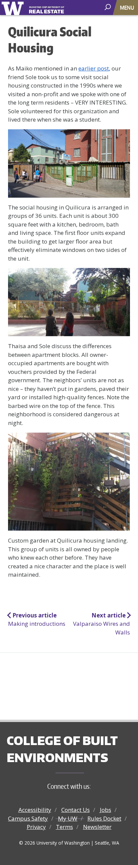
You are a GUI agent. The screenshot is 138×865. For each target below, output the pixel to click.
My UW (67, 818)
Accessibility (34, 810)
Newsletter (97, 827)
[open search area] (108, 7)
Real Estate (46, 10)
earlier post (93, 68)
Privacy (36, 827)
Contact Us (75, 810)
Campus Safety (28, 818)
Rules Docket (104, 818)
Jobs (105, 810)
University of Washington (14, 7)
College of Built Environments (62, 748)
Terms (64, 827)
